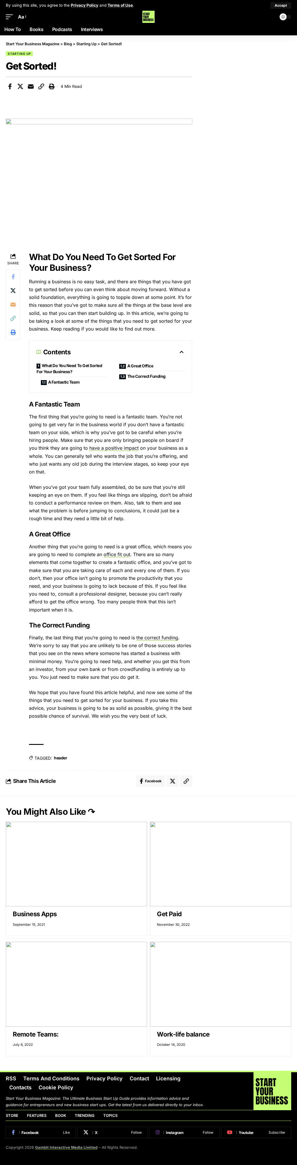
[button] (280, 5)
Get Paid (169, 914)
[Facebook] (41, 1132)
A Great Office (140, 365)
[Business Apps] (76, 864)
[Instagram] (184, 1132)
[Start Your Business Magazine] (148, 17)
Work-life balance (183, 1034)
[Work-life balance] (220, 984)
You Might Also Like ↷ (50, 811)
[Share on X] (20, 86)
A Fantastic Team (63, 382)
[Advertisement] (247, 82)
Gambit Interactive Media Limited (66, 1147)
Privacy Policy (84, 5)
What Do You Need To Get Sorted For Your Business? (69, 368)
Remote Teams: (35, 1034)
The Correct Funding (146, 376)
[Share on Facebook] (10, 86)
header (60, 757)
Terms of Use (120, 5)
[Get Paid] (220, 864)
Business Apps (35, 914)
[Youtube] (256, 1132)
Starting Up (19, 53)
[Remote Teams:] (76, 984)
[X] (112, 1132)
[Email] (31, 86)
